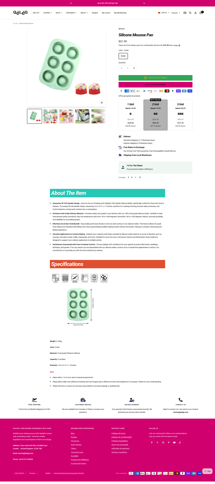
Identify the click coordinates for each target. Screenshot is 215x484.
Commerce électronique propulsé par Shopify (69, 473)
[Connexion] (195, 13)
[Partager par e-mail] (140, 177)
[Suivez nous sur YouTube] (174, 442)
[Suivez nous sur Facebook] (152, 442)
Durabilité (74, 456)
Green (123, 56)
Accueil (15, 23)
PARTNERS (70, 13)
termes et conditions (119, 452)
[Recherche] (190, 13)
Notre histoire (76, 445)
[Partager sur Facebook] (128, 177)
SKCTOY (36, 13)
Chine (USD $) (19, 473)
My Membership (120, 13)
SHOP (58, 13)
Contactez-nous (77, 452)
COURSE (46, 13)
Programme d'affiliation (80, 460)
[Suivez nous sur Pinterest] (168, 442)
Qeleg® (122, 29)
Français (174, 13)
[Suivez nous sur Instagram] (163, 442)
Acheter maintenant (155, 84)
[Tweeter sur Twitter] (136, 177)
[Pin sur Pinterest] (131, 177)
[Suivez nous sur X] (157, 442)
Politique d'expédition (119, 441)
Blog (72, 433)
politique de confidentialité (121, 437)
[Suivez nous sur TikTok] (180, 442)
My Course (106, 13)
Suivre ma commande (119, 445)
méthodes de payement (120, 448)
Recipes (95, 13)
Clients (73, 448)
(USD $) (164, 13)
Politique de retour (118, 433)
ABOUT (83, 13)
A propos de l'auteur (78, 463)
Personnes (75, 441)
